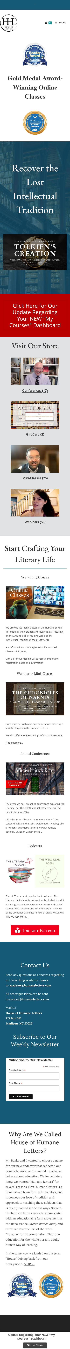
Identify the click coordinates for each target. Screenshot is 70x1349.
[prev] (11, 256)
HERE (23, 651)
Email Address (17, 1070)
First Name (15, 1083)
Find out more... (14, 742)
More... (38, 831)
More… (24, 916)
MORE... (29, 1264)
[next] (58, 256)
